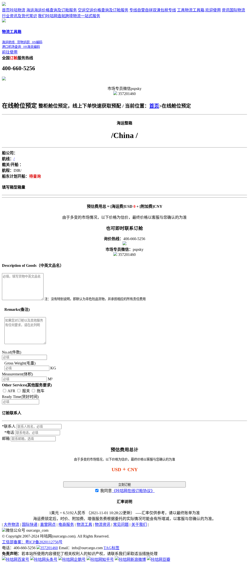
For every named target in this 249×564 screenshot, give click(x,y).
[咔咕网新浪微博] (130, 559)
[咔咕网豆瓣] (158, 559)
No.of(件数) (11, 352)
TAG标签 (111, 548)
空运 (103, 10)
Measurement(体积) (17, 374)
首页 (13, 10)
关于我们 (139, 524)
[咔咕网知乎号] (100, 559)
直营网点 (48, 524)
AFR (11, 391)
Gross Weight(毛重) (20, 363)
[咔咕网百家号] (15, 559)
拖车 (40, 391)
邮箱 (6, 438)
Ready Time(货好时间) (20, 397)
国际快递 (29, 524)
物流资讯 (102, 524)
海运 (51, 10)
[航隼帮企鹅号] (72, 559)
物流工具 (84, 524)
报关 (26, 391)
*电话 (9, 432)
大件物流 (11, 524)
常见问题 (121, 524)
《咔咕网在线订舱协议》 (133, 491)
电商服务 (66, 524)
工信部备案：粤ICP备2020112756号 (32, 542)
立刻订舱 (124, 484)
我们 (69, 16)
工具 (199, 10)
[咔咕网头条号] (43, 559)
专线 (152, 10)
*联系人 (9, 426)
